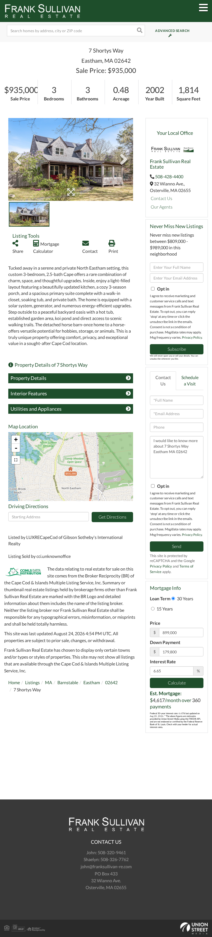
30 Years (184, 598)
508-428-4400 (169, 176)
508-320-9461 (112, 852)
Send (176, 546)
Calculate (177, 682)
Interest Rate (163, 661)
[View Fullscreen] (16, 460)
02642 (111, 682)
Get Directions (112, 516)
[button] (139, 30)
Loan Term (160, 598)
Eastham (91, 682)
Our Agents (162, 206)
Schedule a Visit (189, 380)
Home (14, 682)
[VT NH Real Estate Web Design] (106, 928)
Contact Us (161, 198)
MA (48, 682)
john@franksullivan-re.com (106, 866)
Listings (32, 682)
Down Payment (165, 642)
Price (155, 623)
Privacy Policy (192, 337)
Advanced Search (165, 31)
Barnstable (67, 682)
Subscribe (177, 349)
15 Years (164, 608)
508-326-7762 (114, 859)
